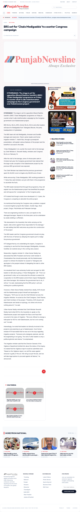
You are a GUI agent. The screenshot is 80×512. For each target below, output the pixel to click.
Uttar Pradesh (27, 494)
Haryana (34, 12)
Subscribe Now (69, 491)
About (68, 1)
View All (71, 433)
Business (74, 12)
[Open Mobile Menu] (3, 12)
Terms (68, 508)
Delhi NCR (26, 492)
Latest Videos (47, 477)
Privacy (61, 508)
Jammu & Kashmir (29, 497)
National (21, 12)
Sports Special (47, 482)
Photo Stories (47, 479)
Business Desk (47, 484)
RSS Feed (62, 1)
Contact (74, 1)
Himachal (41, 12)
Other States (57, 12)
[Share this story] (74, 35)
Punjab (28, 12)
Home (8, 12)
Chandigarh (48, 12)
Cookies (75, 508)
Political (67, 12)
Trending (14, 12)
